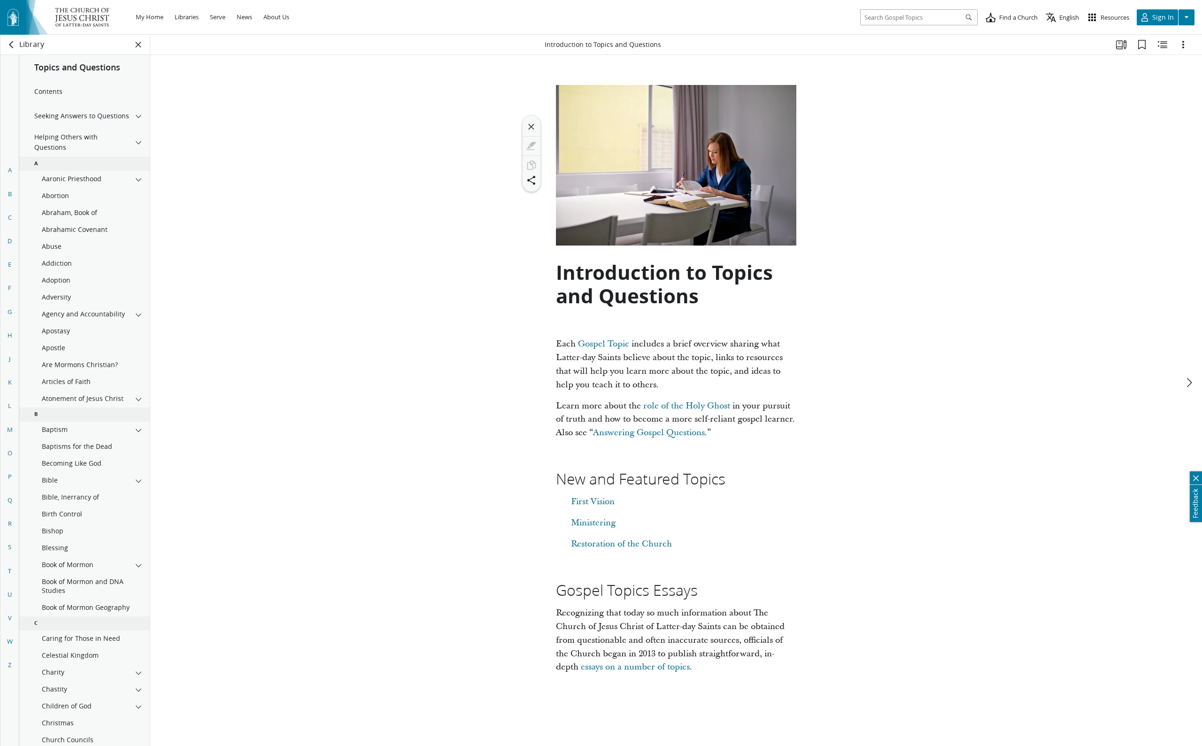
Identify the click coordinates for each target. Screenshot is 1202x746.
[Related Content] (1162, 44)
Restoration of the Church (621, 544)
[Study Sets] (1121, 44)
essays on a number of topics (635, 667)
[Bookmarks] (1142, 44)
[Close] (531, 126)
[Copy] (531, 165)
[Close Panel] (138, 44)
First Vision (593, 502)
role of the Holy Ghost (686, 406)
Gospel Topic (603, 344)
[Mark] (531, 146)
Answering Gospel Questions (649, 432)
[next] (1188, 382)
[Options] (1183, 44)
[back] (11, 44)
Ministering (593, 523)
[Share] (531, 180)
